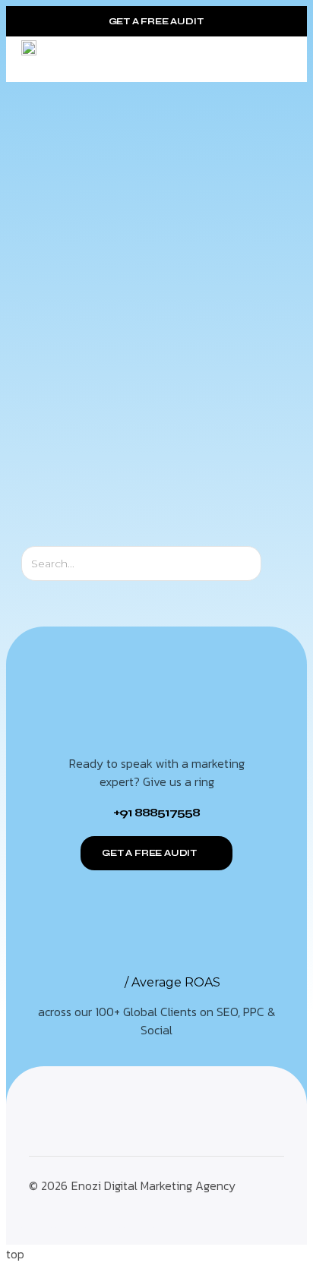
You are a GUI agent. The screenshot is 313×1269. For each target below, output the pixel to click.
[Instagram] (36, 1214)
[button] (280, 59)
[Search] (274, 563)
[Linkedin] (139, 1214)
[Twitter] (70, 1214)
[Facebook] (105, 1214)
